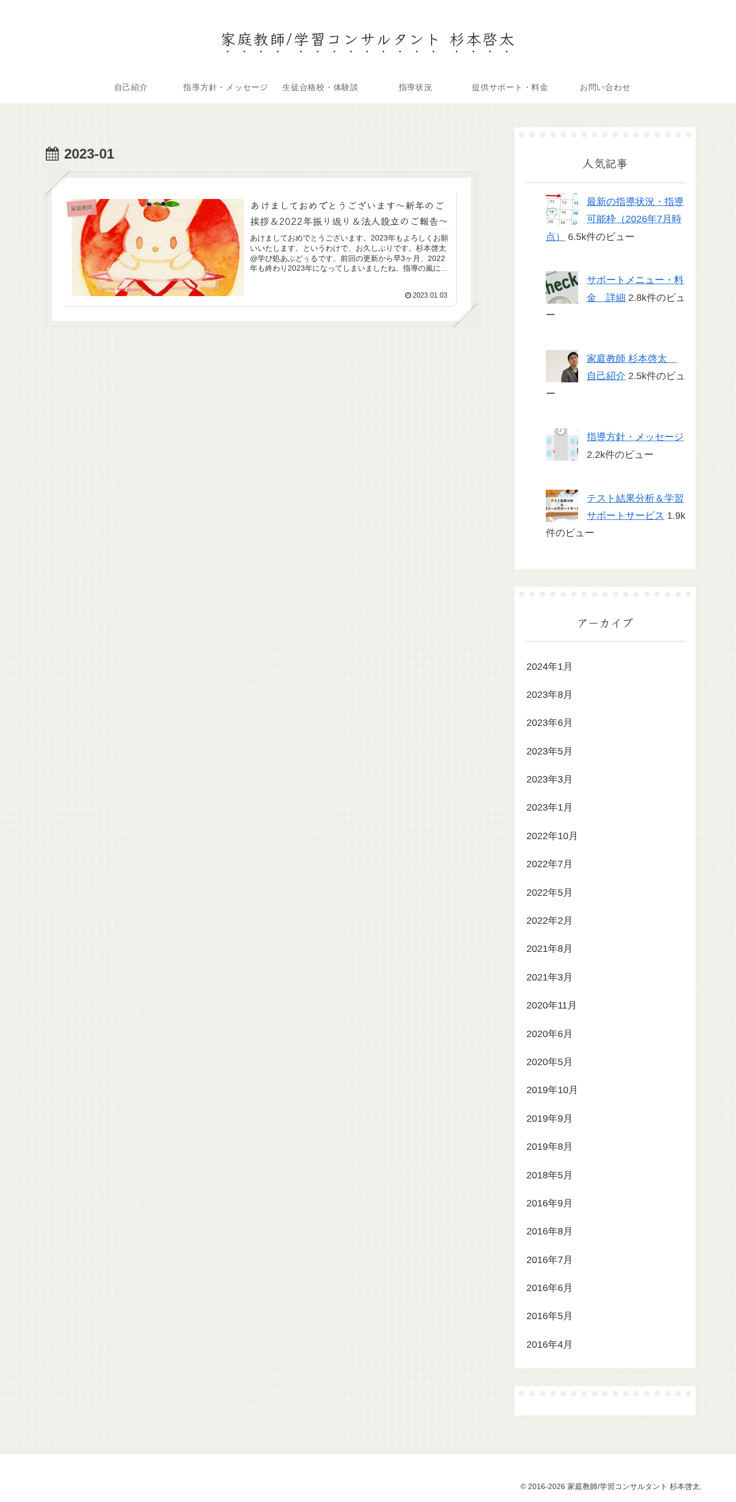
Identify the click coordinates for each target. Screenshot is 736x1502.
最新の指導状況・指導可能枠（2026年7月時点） (615, 219)
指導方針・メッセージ (635, 436)
